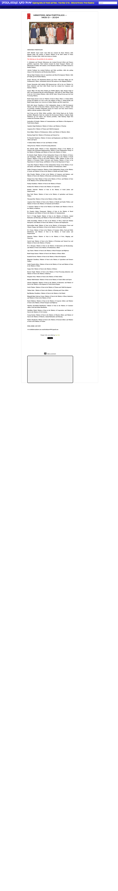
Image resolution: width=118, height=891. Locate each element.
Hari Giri (57, 335)
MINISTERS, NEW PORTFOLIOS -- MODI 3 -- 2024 (50, 16)
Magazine (14, 7)
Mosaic (20, 7)
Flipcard (8, 7)
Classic (3, 7)
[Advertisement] (82, 41)
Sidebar (25, 7)
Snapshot (31, 7)
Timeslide (37, 7)
